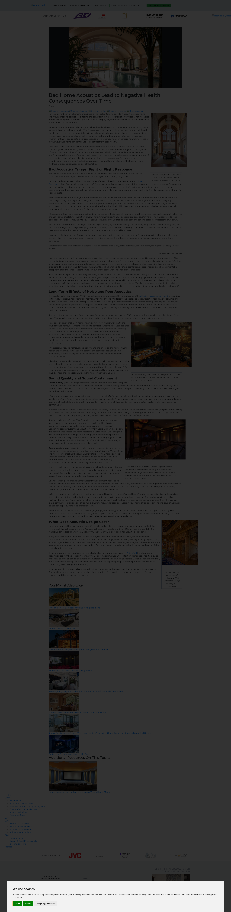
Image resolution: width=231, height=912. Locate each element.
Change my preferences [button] (45, 904)
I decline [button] (28, 904)
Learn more (18, 897)
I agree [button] (17, 904)
